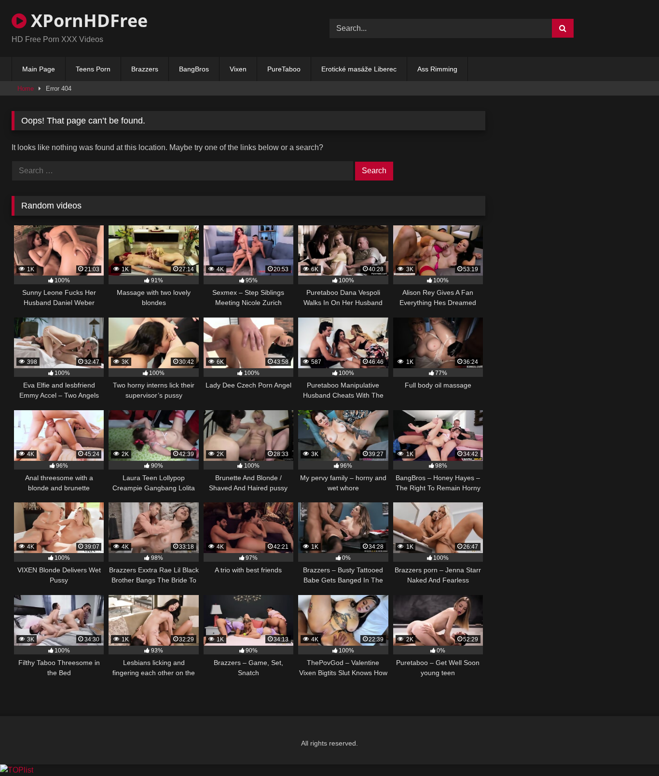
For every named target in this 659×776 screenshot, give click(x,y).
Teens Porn (93, 69)
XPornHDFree (87, 20)
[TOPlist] (16, 770)
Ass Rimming (437, 69)
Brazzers (144, 69)
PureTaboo (284, 69)
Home (25, 88)
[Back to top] (629, 747)
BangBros (194, 69)
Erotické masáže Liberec (359, 69)
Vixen (238, 69)
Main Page (38, 69)
